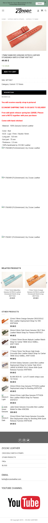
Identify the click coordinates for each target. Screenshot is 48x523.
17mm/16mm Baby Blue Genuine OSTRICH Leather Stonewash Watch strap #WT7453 (12, 293)
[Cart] (42, 10)
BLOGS (4, 466)
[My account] (38, 10)
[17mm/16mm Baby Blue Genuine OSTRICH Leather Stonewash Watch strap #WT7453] (12, 280)
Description (9, 92)
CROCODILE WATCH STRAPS (12, 453)
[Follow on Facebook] (20, 440)
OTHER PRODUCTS (9, 457)
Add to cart (10, 72)
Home (4, 19)
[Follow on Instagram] (24, 440)
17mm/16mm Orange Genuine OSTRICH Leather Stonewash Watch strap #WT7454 (35, 293)
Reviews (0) (6, 97)
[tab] (24, 92)
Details (40, 3)
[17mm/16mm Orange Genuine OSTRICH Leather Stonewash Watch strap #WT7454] (35, 280)
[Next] (46, 287)
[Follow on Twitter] (28, 440)
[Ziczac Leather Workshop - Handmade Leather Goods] (23, 10)
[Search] (45, 10)
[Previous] (1, 287)
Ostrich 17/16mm (32, 19)
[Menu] (3, 10)
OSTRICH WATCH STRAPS (16, 19)
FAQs (4, 461)
